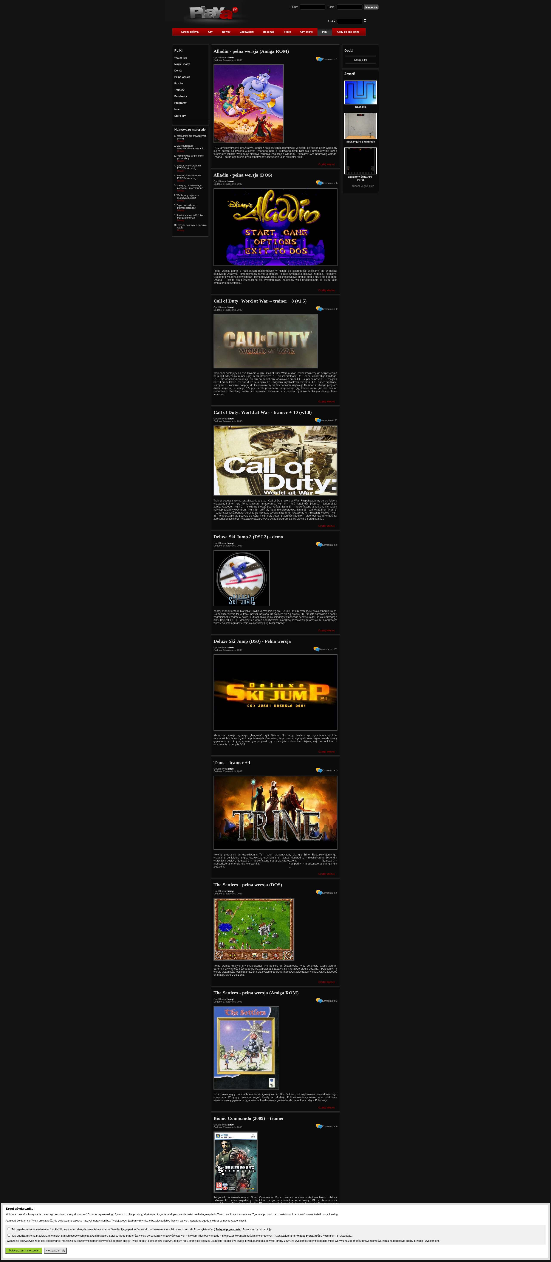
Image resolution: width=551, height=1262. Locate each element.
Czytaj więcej (326, 164)
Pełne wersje (182, 77)
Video (287, 31)
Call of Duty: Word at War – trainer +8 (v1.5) (260, 301)
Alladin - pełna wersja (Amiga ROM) (251, 51)
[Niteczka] (360, 103)
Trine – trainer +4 (232, 762)
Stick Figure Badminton (360, 141)
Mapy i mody (182, 64)
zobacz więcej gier (363, 186)
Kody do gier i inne (348, 31)
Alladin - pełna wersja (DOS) (243, 175)
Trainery (179, 90)
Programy (180, 102)
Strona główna (190, 31)
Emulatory (180, 96)
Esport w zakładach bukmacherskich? (186, 206)
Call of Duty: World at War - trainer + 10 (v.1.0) (263, 412)
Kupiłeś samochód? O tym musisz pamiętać (190, 216)
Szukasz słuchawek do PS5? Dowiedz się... (188, 166)
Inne (177, 109)
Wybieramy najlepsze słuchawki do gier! (187, 196)
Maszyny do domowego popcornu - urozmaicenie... (190, 186)
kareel (231, 57)
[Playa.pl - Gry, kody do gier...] (217, 23)
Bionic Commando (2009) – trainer (249, 1118)
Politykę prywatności (228, 1229)
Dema (178, 70)
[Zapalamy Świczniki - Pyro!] (360, 173)
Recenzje (268, 31)
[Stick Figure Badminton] (360, 138)
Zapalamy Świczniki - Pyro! (360, 178)
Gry (210, 31)
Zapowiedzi (247, 31)
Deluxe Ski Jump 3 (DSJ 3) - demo (248, 536)
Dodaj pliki (360, 59)
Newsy (226, 31)
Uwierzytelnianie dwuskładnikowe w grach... (190, 147)
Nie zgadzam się (55, 1250)
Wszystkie (180, 57)
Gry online (306, 31)
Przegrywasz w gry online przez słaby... (190, 157)
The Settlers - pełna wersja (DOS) (248, 884)
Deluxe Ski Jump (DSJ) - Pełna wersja (252, 641)
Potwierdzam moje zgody (24, 1250)
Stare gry (180, 115)
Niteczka (360, 106)
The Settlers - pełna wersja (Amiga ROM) (256, 992)
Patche (178, 83)
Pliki (324, 31)
